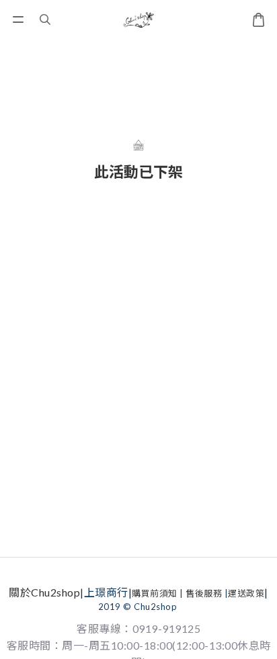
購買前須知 (154, 593)
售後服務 (204, 593)
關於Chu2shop (44, 592)
